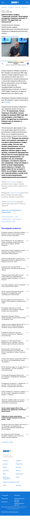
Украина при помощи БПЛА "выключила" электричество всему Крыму (13, 268)
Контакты (4, 502)
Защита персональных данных (19, 503)
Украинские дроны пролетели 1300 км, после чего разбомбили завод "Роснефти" (13, 360)
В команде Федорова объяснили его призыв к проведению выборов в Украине (13, 376)
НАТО (16, 216)
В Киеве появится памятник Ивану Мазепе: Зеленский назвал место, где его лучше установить (13, 234)
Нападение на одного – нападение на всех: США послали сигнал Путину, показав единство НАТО (13, 385)
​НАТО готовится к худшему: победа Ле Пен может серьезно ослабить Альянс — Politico (13, 393)
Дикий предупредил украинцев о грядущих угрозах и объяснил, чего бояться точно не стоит (13, 260)
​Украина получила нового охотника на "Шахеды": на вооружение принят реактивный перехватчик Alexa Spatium (13, 427)
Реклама (17, 495)
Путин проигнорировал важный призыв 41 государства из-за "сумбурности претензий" (12, 293)
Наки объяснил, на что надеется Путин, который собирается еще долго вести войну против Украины (12, 243)
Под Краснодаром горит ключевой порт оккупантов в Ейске (13, 285)
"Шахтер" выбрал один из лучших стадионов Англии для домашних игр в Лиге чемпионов (12, 401)
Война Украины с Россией (8, 221)
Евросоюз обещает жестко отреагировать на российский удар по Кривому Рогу (13, 317)
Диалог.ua (4, 508)
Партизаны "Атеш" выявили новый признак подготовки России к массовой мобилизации (13, 252)
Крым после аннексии (7, 216)
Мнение (7, 10)
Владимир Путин (6, 219)
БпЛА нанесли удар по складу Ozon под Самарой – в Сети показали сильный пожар (13, 368)
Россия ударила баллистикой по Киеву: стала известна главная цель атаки (13, 301)
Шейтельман (11, 182)
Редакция (4, 498)
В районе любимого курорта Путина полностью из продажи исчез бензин (12, 334)
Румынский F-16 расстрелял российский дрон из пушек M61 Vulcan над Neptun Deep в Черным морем (13, 351)
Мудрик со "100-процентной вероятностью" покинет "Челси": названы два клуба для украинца (12, 342)
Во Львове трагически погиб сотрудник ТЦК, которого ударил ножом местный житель (12, 309)
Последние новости (11, 228)
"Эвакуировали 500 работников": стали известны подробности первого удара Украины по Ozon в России (13, 277)
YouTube (7, 102)
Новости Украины (17, 219)
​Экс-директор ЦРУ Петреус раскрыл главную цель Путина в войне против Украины (12, 435)
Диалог (2, 10)
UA (27, 2)
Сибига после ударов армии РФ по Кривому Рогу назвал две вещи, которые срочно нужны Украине (13, 326)
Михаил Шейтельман (12, 36)
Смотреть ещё (7, 442)
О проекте (4, 495)
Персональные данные (19, 499)
